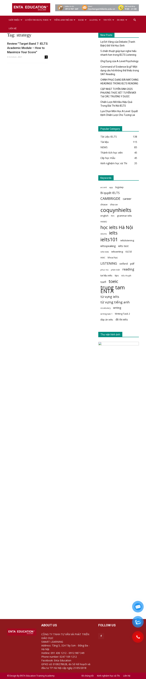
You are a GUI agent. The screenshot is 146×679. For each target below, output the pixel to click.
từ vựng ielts (109, 297)
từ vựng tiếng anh (115, 302)
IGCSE (81, 20)
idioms (103, 234)
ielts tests (104, 252)
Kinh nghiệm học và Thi (108, 675)
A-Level (93, 20)
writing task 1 (106, 314)
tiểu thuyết (126, 275)
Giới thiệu (14, 20)
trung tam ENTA (112, 289)
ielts (113, 233)
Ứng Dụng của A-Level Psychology (119, 61)
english (104, 215)
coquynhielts (115, 210)
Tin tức (107, 20)
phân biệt (115, 270)
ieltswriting (117, 251)
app (111, 187)
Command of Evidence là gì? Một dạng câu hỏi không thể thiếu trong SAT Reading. (119, 70)
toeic (113, 281)
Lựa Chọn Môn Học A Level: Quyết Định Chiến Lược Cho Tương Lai (119, 113)
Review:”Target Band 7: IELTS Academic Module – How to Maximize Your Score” (27, 48)
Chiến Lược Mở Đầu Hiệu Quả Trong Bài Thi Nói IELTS (116, 104)
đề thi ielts (122, 319)
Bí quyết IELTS (110, 193)
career (127, 199)
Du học (120, 20)
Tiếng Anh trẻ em (63, 20)
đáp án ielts (106, 319)
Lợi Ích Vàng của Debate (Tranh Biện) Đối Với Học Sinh (117, 43)
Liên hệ (13, 28)
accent (103, 187)
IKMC (102, 257)
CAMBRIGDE (110, 198)
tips (117, 275)
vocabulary (105, 308)
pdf (132, 263)
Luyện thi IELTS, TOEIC (37, 20)
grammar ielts (124, 215)
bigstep (119, 187)
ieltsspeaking (108, 246)
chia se (114, 204)
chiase (104, 204)
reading (128, 269)
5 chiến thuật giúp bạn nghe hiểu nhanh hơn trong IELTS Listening (118, 53)
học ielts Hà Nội (116, 227)
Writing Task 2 (122, 313)
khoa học (113, 257)
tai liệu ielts (106, 275)
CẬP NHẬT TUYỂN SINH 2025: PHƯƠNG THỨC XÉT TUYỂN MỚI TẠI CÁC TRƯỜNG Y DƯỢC (118, 93)
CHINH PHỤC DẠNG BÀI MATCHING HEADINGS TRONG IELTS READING (119, 81)
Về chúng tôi (87, 675)
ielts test (123, 246)
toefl (103, 282)
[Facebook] (101, 636)
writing (117, 307)
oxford (123, 263)
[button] (134, 20)
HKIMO (103, 221)
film (112, 216)
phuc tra (104, 270)
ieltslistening (127, 240)
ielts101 (109, 239)
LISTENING (108, 263)
